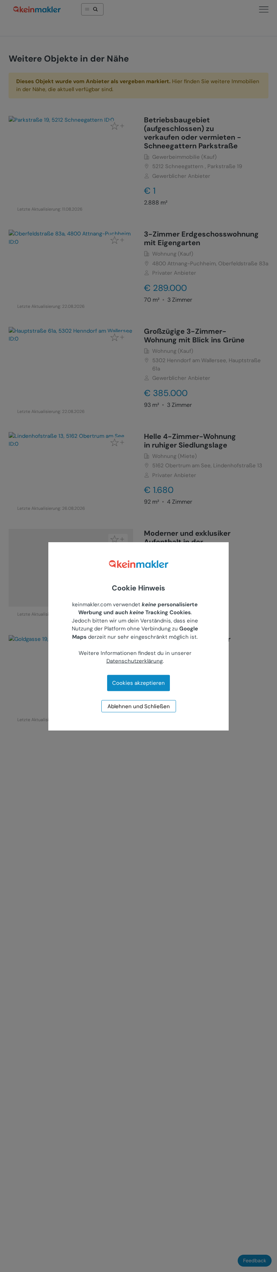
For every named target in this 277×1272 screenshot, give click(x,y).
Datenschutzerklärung (134, 661)
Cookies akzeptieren (138, 682)
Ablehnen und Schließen (138, 706)
